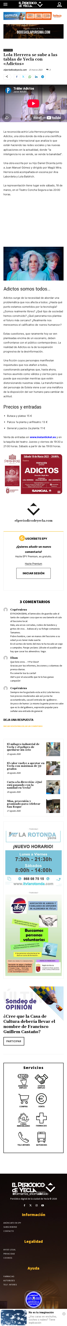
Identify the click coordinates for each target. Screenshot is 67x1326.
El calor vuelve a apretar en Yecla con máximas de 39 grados (25, 766)
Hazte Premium (33, 563)
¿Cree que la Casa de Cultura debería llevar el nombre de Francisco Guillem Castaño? (29, 1024)
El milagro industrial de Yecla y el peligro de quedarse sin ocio (23, 747)
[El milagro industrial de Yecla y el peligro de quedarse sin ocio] (53, 749)
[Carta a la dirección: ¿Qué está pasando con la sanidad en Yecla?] (53, 787)
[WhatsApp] (29, 76)
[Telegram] (43, 76)
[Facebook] (16, 76)
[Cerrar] (64, 1314)
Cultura (8, 50)
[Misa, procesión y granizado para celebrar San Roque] (53, 806)
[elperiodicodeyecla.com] (33, 509)
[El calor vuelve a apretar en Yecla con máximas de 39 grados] (53, 768)
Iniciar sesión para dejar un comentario (23, 726)
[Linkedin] (36, 76)
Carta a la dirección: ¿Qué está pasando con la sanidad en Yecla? (24, 785)
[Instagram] (36, 1205)
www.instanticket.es (43, 437)
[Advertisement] (33, 225)
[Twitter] (23, 76)
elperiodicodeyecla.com (15, 69)
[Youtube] (42, 1205)
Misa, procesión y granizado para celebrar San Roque (23, 804)
